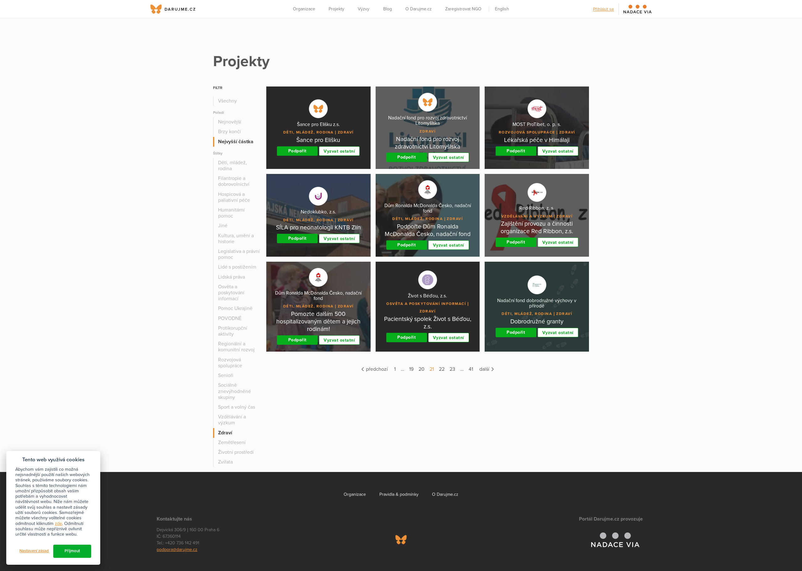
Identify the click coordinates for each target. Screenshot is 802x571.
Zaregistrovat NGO (463, 9)
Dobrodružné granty (536, 321)
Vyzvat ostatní (339, 151)
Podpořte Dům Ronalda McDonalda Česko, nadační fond (428, 230)
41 (471, 369)
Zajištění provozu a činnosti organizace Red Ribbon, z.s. (537, 227)
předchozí (376, 369)
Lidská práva (231, 277)
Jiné (222, 226)
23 (452, 369)
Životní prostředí (236, 452)
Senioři (225, 375)
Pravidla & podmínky (399, 494)
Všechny (227, 101)
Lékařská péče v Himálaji (537, 140)
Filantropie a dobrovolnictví (233, 181)
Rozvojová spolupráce (230, 363)
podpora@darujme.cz (177, 549)
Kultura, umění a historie (236, 239)
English (502, 9)
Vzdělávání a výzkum (232, 420)
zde (58, 523)
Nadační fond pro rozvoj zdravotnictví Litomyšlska (427, 142)
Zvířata (225, 462)
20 (421, 369)
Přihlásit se (603, 9)
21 (432, 369)
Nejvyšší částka (235, 142)
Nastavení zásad (34, 550)
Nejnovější (229, 122)
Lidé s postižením (237, 267)
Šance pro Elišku (318, 140)
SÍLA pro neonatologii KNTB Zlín (318, 227)
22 (442, 369)
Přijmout (72, 550)
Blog (387, 9)
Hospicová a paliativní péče (234, 197)
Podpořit (297, 151)
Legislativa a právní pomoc (239, 254)
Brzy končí (229, 131)
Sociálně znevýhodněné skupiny (234, 391)
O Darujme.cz (418, 9)
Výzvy (363, 9)
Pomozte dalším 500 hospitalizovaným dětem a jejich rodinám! (318, 321)
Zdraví (225, 433)
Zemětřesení (232, 442)
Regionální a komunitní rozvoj (236, 347)
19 (411, 369)
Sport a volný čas (236, 407)
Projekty (336, 9)
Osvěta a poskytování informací (231, 293)
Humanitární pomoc (231, 213)
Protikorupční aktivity (232, 331)
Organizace (304, 9)
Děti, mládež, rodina (232, 166)
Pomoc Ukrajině (235, 308)
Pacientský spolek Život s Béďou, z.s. (427, 322)
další (485, 369)
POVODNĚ (230, 318)
